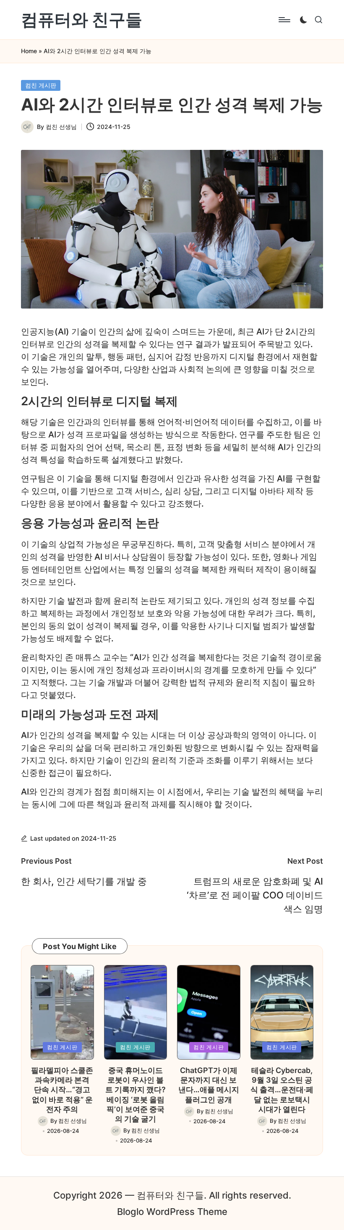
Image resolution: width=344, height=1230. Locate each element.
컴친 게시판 (40, 85)
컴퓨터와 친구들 (81, 19)
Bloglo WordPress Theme (172, 1211)
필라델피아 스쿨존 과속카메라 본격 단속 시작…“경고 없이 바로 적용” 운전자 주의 (62, 1090)
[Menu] (284, 20)
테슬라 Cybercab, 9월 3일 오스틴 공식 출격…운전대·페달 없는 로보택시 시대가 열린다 (281, 1090)
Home (29, 50)
